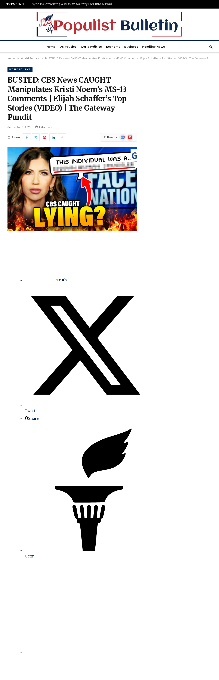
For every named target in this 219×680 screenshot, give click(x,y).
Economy (113, 46)
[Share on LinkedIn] (53, 137)
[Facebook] (11, 252)
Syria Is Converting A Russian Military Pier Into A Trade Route (74, 4)
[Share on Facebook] (27, 137)
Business (131, 46)
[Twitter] (11, 263)
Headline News (153, 46)
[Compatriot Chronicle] (109, 24)
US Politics (68, 46)
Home (51, 46)
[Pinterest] (11, 285)
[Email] (11, 296)
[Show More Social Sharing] (62, 137)
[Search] (211, 46)
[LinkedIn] (11, 274)
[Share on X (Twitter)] (36, 137)
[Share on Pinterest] (44, 137)
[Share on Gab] (85, 652)
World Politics (91, 46)
